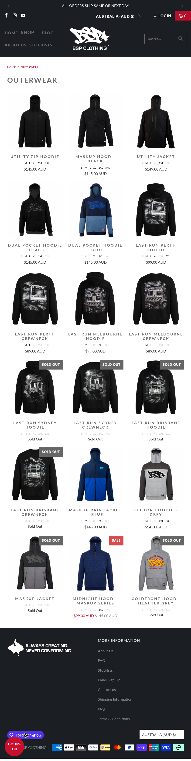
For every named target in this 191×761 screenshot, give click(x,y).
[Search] (180, 39)
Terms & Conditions (114, 718)
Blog (101, 709)
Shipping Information (115, 699)
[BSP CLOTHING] (90, 39)
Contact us (107, 689)
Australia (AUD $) (116, 16)
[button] (30, 33)
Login (164, 16)
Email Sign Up (109, 679)
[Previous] (9, 5)
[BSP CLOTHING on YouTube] (22, 16)
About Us (105, 651)
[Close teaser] (25, 735)
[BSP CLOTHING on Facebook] (6, 16)
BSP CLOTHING (33, 747)
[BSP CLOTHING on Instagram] (14, 16)
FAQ (101, 660)
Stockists (105, 670)
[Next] (182, 5)
